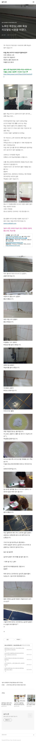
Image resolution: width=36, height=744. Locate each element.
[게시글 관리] (12, 639)
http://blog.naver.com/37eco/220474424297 (17, 75)
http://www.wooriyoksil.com (14, 242)
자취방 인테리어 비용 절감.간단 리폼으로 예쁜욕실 (14, 658)
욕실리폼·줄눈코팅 (17, 645)
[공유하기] (10, 639)
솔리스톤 (4, 2)
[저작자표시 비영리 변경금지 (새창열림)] (24, 639)
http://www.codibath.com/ (14, 236)
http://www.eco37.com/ (13, 245)
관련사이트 (4, 734)
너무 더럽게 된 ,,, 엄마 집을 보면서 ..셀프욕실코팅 (14, 663)
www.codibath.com (9, 223)
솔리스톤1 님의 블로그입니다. (10, 716)
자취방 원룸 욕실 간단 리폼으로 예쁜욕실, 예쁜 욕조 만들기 (14, 668)
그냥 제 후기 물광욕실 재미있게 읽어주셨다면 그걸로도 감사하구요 (14, 653)
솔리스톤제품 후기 (8, 645)
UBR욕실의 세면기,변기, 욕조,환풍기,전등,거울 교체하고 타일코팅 (14, 648)
